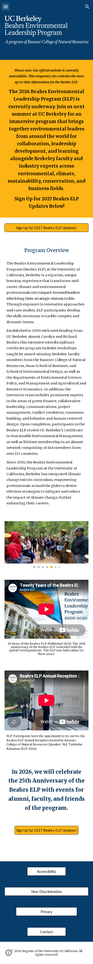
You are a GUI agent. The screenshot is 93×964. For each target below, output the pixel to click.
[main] (46, 139)
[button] (5, 6)
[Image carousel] (46, 544)
